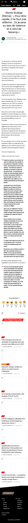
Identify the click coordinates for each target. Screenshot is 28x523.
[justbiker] (14, 2)
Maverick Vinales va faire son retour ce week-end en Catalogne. (12, 369)
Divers (3, 364)
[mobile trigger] (3, 2)
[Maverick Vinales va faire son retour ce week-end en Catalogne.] (14, 357)
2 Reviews (22, 313)
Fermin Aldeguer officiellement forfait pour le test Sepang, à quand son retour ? (13, 421)
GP (14, 9)
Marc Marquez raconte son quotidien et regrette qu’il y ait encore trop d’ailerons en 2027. (13, 342)
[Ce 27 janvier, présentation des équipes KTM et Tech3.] (14, 384)
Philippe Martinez (11, 37)
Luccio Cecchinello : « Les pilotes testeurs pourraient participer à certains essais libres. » (13, 477)
